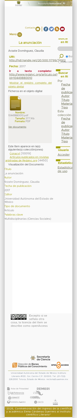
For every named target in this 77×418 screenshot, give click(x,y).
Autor (65, 96)
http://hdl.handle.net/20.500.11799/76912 (37, 60)
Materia (66, 103)
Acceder (64, 154)
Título (65, 100)
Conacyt (15, 153)
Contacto (30, 28)
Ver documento (17, 127)
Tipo (64, 107)
